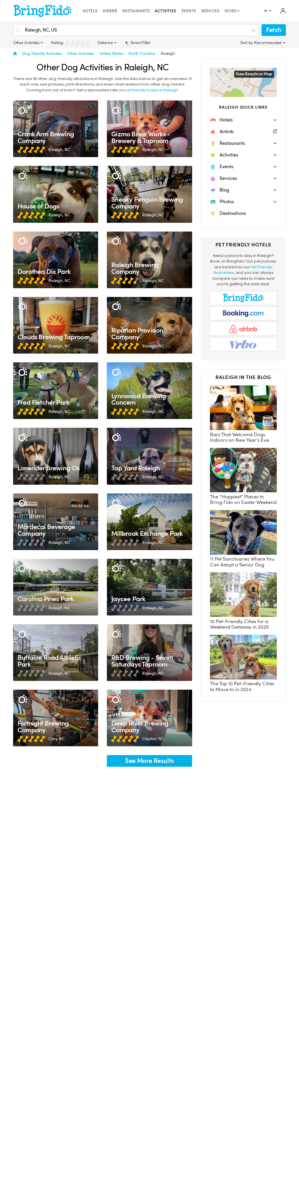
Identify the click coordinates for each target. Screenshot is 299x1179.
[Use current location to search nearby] (254, 30)
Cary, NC (56, 738)
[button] (243, 120)
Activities (165, 11)
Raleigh (168, 53)
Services (210, 11)
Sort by (247, 42)
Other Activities (80, 53)
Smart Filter (140, 42)
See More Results (149, 761)
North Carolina (141, 53)
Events (189, 11)
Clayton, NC (153, 738)
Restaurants (136, 11)
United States (111, 53)
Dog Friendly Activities (42, 53)
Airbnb (110, 11)
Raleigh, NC (59, 149)
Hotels (90, 11)
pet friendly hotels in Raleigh (151, 90)
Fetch (273, 30)
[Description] (23, 110)
